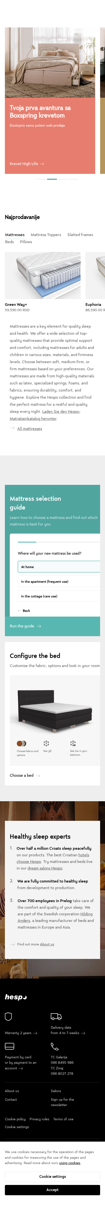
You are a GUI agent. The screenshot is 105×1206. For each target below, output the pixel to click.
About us (47, 944)
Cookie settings (52, 1176)
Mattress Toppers (46, 235)
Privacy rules (39, 1119)
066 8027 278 (62, 1074)
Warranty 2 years (18, 1033)
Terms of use (63, 1119)
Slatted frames (80, 235)
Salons (56, 1091)
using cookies (69, 1163)
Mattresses (14, 235)
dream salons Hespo (45, 868)
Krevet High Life (24, 164)
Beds (9, 242)
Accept (52, 1190)
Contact (11, 1100)
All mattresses (29, 429)
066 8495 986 (62, 1063)
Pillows (26, 242)
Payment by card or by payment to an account (20, 1062)
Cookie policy (15, 1119)
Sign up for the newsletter (62, 1102)
